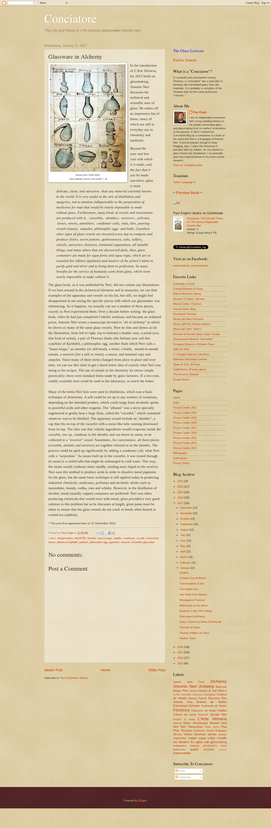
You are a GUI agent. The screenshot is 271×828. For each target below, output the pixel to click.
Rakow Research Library (187, 293)
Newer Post (53, 670)
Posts (181, 770)
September (187, 524)
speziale (223, 750)
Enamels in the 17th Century (196, 610)
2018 (180, 497)
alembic (91, 538)
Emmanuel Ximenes (184, 313)
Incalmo (184, 572)
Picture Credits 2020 (185, 412)
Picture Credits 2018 (185, 422)
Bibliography (180, 453)
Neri (224, 723)
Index (176, 402)
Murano (215, 723)
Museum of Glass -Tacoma (188, 298)
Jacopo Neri (218, 714)
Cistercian (196, 694)
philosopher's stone (215, 746)
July (183, 535)
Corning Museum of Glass (188, 288)
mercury (194, 745)
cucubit (140, 538)
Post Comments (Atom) (73, 677)
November (186, 513)
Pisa (224, 726)
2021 (180, 481)
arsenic (222, 734)
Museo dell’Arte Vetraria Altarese (192, 324)
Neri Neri (179, 726)
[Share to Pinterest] (113, 533)
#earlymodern (65, 538)
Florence (181, 710)
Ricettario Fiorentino (193, 730)
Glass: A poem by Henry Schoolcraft (200, 621)
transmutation (182, 753)
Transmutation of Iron (192, 583)
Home (105, 670)
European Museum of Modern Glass (194, 344)
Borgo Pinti (180, 690)
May (183, 546)
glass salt (202, 742)
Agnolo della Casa (188, 681)
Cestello (185, 694)
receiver (125, 542)
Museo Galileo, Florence (187, 303)
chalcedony (179, 738)
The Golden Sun (189, 589)
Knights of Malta (184, 719)
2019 (180, 492)
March (184, 557)
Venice (188, 734)
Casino (193, 690)
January (185, 567)
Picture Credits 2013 (185, 448)
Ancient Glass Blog (184, 309)
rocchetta (208, 749)
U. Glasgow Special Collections (191, 354)
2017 (180, 503)
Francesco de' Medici (204, 710)
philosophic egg (98, 542)
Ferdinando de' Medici (214, 705)
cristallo (222, 738)
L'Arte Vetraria (212, 718)
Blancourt (221, 686)
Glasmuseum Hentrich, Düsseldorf (193, 339)
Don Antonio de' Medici (207, 702)
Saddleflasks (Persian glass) (189, 369)
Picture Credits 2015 (185, 437)
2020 (180, 486)
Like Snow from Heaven (193, 594)
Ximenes (200, 734)
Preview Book (188, 193)
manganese (179, 745)
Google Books (181, 379)
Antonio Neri (185, 686)
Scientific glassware (143, 542)
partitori (83, 542)
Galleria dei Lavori (184, 714)
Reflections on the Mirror (194, 605)
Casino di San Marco (212, 690)
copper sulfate (206, 738)
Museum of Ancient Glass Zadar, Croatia (196, 334)
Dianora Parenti (197, 698)
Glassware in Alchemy (192, 616)
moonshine (152, 538)
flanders (184, 742)
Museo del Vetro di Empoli (188, 319)
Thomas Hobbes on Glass (194, 632)
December (186, 507)
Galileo (222, 710)
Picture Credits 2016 (185, 432)
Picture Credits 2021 (185, 407)
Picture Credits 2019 (185, 417)
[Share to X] (106, 533)
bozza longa (105, 538)
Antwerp (206, 686)
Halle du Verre (181, 349)
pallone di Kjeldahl (67, 542)
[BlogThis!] (102, 533)
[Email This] (98, 533)
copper (192, 738)
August (184, 529)
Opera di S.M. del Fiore (186, 364)
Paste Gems (212, 727)
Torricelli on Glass (190, 627)
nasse (51, 542)
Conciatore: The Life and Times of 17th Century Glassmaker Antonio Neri (205, 221)
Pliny (176, 730)
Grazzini (203, 714)
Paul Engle (200, 112)
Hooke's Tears (188, 638)
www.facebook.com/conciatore (190, 265)
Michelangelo (200, 723)
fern (175, 742)
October (185, 518)
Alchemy (218, 681)
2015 (180, 652)
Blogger (142, 800)
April (183, 551)
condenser (129, 538)
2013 (180, 663)
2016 (180, 647)
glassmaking (218, 742)
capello (117, 538)
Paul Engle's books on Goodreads (198, 213)
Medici (187, 723)
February (185, 562)
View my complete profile (187, 165)
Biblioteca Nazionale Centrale (190, 359)
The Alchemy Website (185, 374)
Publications (180, 458)
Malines (177, 723)
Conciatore (70, 18)
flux (193, 742)
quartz (194, 749)
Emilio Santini (185, 60)
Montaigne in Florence (192, 600)
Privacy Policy (181, 463)
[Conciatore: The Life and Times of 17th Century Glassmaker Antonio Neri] (180, 224)
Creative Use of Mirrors (193, 578)
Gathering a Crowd (183, 283)
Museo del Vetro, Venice (187, 329)
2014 (180, 657)
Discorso (214, 698)
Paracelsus (195, 726)
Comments (184, 777)
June (183, 540)
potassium (179, 749)
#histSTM (80, 538)
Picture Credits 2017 (185, 427)
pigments (114, 542)
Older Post (156, 670)
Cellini (176, 694)
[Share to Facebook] (110, 533)
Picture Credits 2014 (185, 442)
